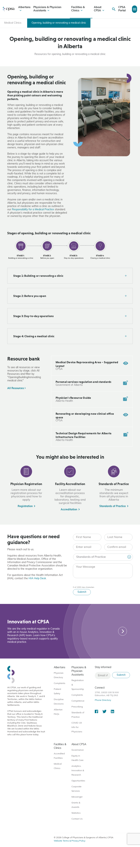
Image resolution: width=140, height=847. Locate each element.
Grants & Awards (75, 805)
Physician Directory (58, 675)
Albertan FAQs (58, 712)
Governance (77, 750)
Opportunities (78, 781)
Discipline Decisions (59, 701)
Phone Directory (103, 700)
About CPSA (97, 9)
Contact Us (77, 819)
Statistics (76, 813)
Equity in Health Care (77, 758)
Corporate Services (76, 789)
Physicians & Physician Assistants (47, 9)
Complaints (59, 683)
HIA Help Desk (37, 578)
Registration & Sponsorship (77, 684)
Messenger (77, 797)
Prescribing (77, 707)
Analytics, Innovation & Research (77, 770)
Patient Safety (57, 691)
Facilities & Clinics (78, 9)
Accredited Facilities (59, 756)
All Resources (16, 388)
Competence (77, 701)
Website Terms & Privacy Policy (69, 841)
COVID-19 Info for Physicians (76, 727)
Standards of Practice (77, 715)
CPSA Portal (122, 9)
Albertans (24, 7)
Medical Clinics (58, 766)
